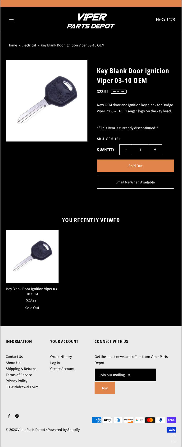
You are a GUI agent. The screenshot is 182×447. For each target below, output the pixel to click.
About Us (13, 362)
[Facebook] (9, 417)
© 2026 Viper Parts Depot (25, 429)
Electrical (29, 45)
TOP (173, 440)
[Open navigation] (20, 19)
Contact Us (14, 356)
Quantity (105, 149)
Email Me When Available (135, 182)
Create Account (62, 368)
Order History (61, 356)
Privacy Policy (16, 380)
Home (12, 45)
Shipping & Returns (21, 368)
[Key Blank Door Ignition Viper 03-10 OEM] (32, 256)
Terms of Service (19, 375)
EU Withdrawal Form (22, 387)
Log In (55, 362)
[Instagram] (17, 417)
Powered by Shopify (64, 429)
